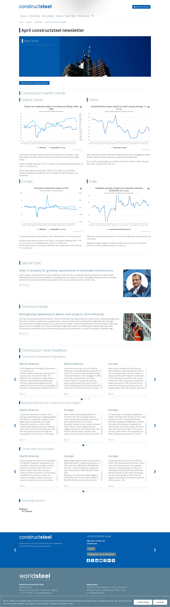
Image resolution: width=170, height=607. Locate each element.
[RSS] (113, 559)
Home (21, 22)
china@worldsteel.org (96, 593)
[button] (81, 399)
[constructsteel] (35, 6)
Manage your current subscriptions (101, 554)
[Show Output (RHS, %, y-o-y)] (56, 148)
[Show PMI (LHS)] (41, 229)
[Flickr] (109, 559)
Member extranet (142, 7)
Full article (25, 285)
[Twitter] (92, 559)
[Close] (167, 598)
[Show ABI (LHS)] (41, 148)
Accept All (160, 602)
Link (23, 394)
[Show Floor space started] (119, 148)
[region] (85, 601)
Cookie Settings (143, 602)
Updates (29, 22)
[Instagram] (105, 559)
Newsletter (39, 22)
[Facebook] (89, 559)
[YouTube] (100, 559)
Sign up (91, 549)
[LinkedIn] (96, 559)
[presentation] (15, 379)
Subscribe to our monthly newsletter (34, 83)
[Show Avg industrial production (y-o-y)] (119, 229)
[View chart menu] (80, 107)
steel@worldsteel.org (44, 593)
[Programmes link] (45, 537)
